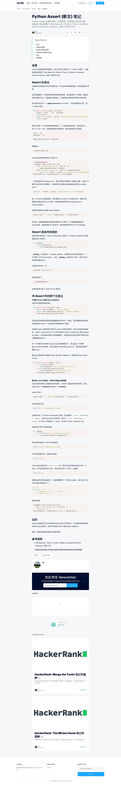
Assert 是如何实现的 (42, 50)
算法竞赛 (44, 8)
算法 (39, 8)
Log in (91, 3)
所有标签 (57, 3)
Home (18, 8)
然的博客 (20, 3)
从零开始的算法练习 (45, 3)
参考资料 (39, 57)
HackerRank (26, 8)
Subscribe (100, 3)
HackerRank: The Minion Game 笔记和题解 (59, 735)
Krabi (70, 781)
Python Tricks (46, 555)
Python (34, 8)
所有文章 (34, 3)
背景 (37, 44)
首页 (28, 3)
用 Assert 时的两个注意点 (44, 52)
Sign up (49, 767)
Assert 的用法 (40, 47)
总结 (37, 55)
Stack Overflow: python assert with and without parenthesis (58, 549)
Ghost (66, 781)
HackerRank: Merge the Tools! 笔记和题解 (60, 676)
